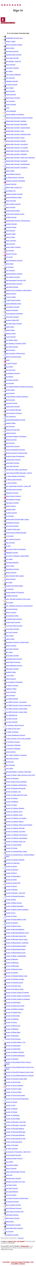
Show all (20, 1238)
